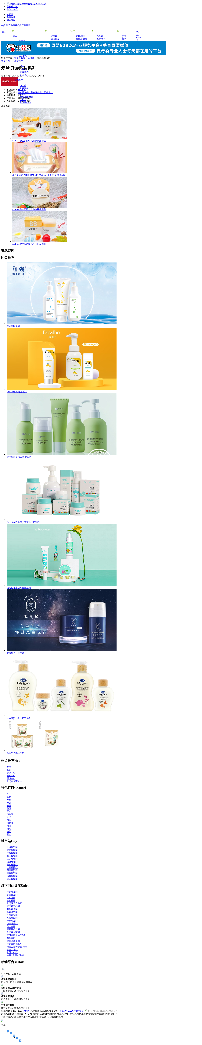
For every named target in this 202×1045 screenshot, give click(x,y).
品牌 (9, 797)
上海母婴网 (12, 847)
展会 (9, 834)
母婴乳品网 (12, 892)
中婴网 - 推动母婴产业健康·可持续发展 (27, 3)
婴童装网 (11, 938)
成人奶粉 (23, 56)
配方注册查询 (13, 941)
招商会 (10, 823)
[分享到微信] (8, 1031)
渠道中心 (11, 778)
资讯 (9, 805)
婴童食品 (18, 61)
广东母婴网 (12, 853)
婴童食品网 (12, 895)
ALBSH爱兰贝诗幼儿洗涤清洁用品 (29, 140)
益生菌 (23, 85)
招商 (9, 828)
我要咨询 (5, 61)
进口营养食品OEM (16, 935)
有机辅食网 (12, 915)
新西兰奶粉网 (13, 929)
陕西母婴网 (12, 873)
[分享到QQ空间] (11, 1033)
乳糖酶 (23, 94)
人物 (9, 817)
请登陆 (10, 14)
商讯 (9, 808)
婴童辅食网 (12, 909)
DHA (22, 91)
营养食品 (18, 80)
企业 (9, 794)
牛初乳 (23, 99)
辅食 (22, 66)
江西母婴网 (12, 867)
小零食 (23, 69)
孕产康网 (11, 926)
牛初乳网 (11, 897)
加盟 (9, 831)
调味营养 (24, 72)
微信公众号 (12, 9)
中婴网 (26, 1011)
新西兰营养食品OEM (17, 947)
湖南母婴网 (12, 864)
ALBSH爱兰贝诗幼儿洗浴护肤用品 (29, 244)
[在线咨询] (17, 1038)
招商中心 (11, 775)
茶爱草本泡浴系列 (15, 753)
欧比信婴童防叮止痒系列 (19, 587)
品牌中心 (11, 770)
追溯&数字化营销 (15, 955)
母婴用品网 (12, 921)
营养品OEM (25, 102)
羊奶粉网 (11, 900)
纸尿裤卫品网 (13, 906)
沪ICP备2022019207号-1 (71, 1011)
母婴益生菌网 (13, 932)
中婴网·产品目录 (9, 25)
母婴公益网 (12, 952)
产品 (9, 800)
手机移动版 (12, 6)
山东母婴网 (12, 876)
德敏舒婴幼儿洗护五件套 (19, 718)
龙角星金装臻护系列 (16, 653)
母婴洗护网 (12, 912)
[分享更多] (20, 1040)
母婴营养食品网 (14, 903)
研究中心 (11, 773)
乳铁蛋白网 (12, 918)
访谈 (9, 820)
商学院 (10, 814)
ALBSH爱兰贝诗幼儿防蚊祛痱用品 (29, 209)
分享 (3, 1025)
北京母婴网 (12, 850)
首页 (16, 58)
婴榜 (9, 767)
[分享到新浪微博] (14, 1036)
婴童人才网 (12, 949)
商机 (9, 826)
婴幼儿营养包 (26, 96)
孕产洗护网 (12, 923)
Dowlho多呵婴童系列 (17, 391)
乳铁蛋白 (24, 88)
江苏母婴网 (12, 859)
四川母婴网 (12, 870)
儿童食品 (24, 75)
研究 (9, 811)
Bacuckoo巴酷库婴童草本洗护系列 (23, 522)
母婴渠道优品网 (14, 944)
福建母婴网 (12, 862)
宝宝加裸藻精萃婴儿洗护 (19, 457)
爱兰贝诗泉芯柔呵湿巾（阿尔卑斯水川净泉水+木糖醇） (39, 175)
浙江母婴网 (12, 856)
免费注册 (11, 17)
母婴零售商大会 (14, 781)
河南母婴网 (12, 879)
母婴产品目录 (23, 25)
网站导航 (11, 20)
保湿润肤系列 (13, 326)
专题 (9, 802)
